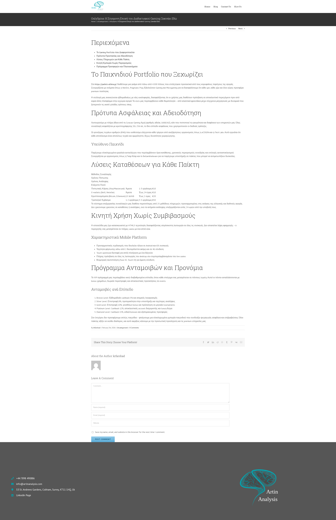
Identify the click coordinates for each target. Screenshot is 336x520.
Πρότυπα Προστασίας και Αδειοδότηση (114, 56)
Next (240, 28)
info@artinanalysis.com (29, 484)
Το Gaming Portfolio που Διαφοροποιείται (115, 52)
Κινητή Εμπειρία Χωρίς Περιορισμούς (114, 63)
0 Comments (134, 328)
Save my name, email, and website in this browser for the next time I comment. (130, 432)
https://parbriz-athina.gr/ (106, 84)
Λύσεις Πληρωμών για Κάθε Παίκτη (112, 59)
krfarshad (96, 328)
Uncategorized (122, 328)
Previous (232, 28)
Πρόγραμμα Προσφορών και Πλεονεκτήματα (116, 66)
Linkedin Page (23, 495)
